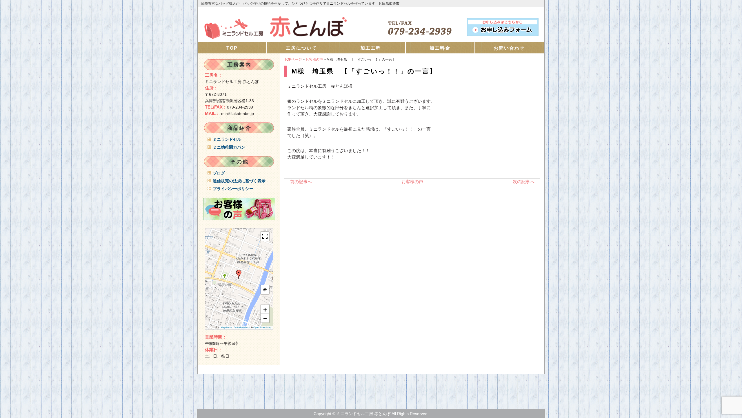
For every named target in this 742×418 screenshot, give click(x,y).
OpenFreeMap (242, 327)
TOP (232, 48)
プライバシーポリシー (233, 188)
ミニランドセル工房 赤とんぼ (284, 24)
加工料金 (440, 48)
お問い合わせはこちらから (502, 25)
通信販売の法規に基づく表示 (239, 181)
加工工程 (370, 48)
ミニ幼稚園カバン (229, 147)
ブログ (219, 173)
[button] (238, 274)
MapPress (226, 327)
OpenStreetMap (262, 327)
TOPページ (293, 59)
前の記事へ (301, 181)
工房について (301, 48)
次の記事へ (523, 181)
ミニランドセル (227, 139)
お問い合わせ (509, 48)
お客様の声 (314, 59)
